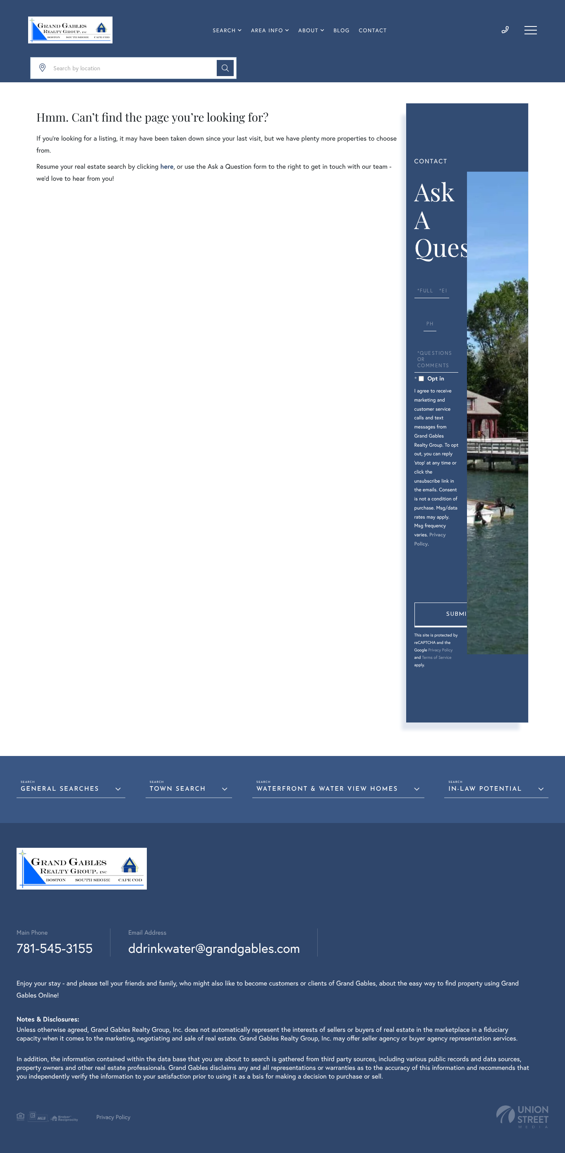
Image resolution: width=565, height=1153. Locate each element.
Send (458, 615)
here (166, 166)
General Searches (60, 789)
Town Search (178, 789)
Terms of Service (436, 657)
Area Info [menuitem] (267, 30)
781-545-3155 (55, 948)
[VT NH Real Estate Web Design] (522, 1116)
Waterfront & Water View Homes (327, 789)
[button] (225, 68)
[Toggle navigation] (530, 30)
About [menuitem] (308, 30)
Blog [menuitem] (342, 30)
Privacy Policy (440, 650)
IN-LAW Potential (485, 789)
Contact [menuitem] (373, 30)
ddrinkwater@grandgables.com (214, 948)
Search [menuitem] (224, 30)
